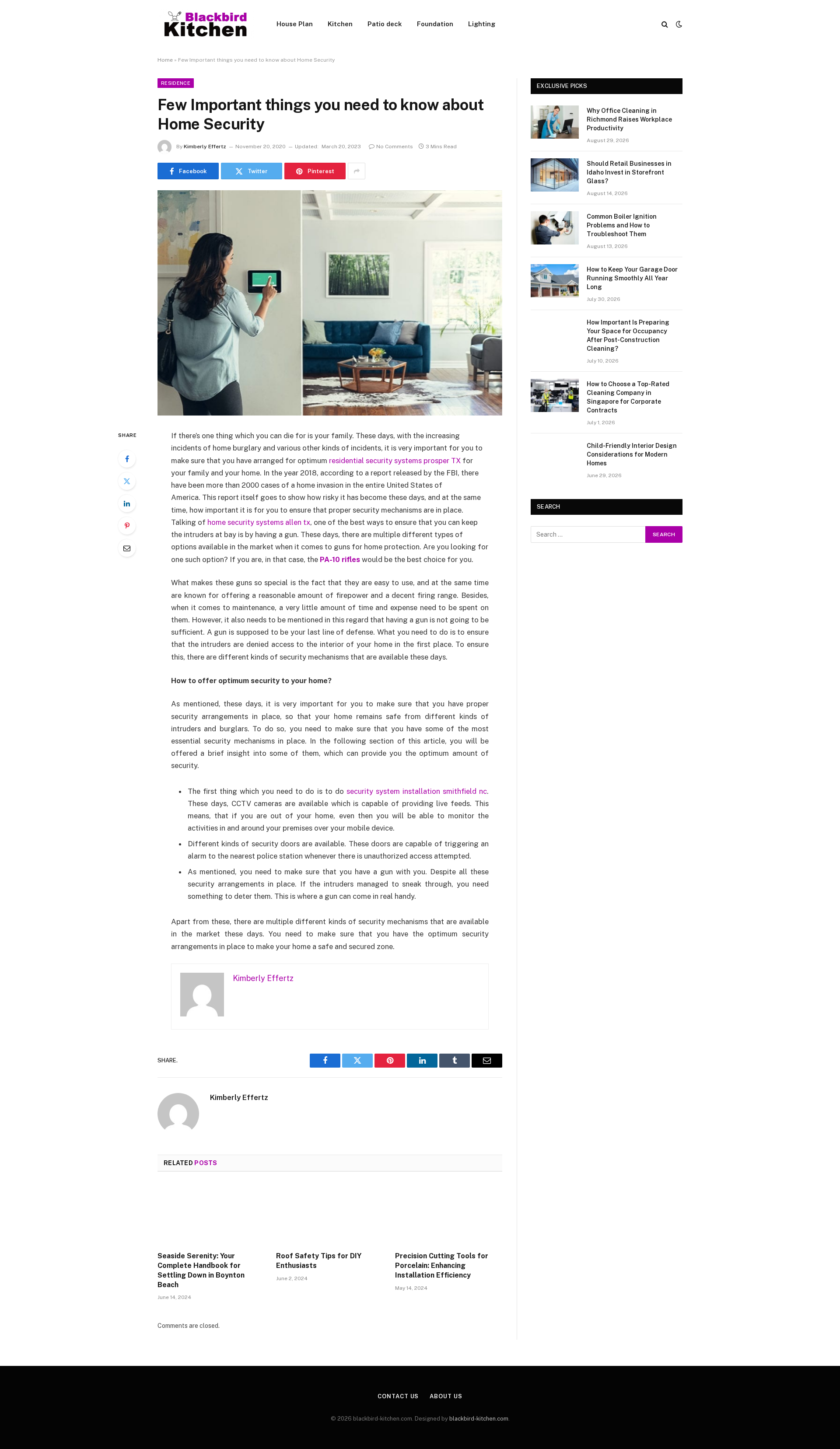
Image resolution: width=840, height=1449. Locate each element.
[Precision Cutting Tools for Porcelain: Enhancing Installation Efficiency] (448, 1214)
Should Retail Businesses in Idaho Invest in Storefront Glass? (629, 172)
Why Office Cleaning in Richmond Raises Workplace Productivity (629, 119)
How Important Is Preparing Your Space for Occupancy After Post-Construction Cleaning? (628, 335)
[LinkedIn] (127, 503)
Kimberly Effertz (205, 146)
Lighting (481, 24)
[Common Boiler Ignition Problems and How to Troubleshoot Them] (555, 227)
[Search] (665, 24)
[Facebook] (127, 459)
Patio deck (385, 24)
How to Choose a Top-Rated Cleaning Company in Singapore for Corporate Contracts (628, 397)
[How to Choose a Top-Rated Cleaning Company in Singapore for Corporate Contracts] (555, 395)
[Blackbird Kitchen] (206, 24)
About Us (446, 1396)
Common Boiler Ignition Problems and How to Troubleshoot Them (622, 225)
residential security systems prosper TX (395, 460)
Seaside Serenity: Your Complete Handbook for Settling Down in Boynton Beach (201, 1270)
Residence (175, 83)
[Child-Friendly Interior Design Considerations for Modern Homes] (555, 457)
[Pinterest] (127, 525)
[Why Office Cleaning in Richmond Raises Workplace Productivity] (555, 122)
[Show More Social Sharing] (356, 171)
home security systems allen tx (258, 522)
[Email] (127, 548)
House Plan (294, 24)
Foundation (435, 24)
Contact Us (398, 1396)
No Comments (394, 146)
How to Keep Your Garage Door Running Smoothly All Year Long (632, 278)
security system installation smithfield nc (416, 791)
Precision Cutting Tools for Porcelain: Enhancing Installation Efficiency (441, 1265)
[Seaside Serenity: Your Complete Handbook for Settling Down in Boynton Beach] (211, 1214)
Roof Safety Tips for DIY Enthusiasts (318, 1261)
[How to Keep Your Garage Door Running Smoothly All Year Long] (555, 280)
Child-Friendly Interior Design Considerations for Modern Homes (632, 454)
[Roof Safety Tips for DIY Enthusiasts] (329, 1214)
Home (165, 60)
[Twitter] (127, 481)
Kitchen (340, 24)
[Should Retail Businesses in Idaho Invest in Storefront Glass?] (555, 175)
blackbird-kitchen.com (478, 1418)
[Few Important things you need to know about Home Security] (330, 302)
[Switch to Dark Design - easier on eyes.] (678, 24)
